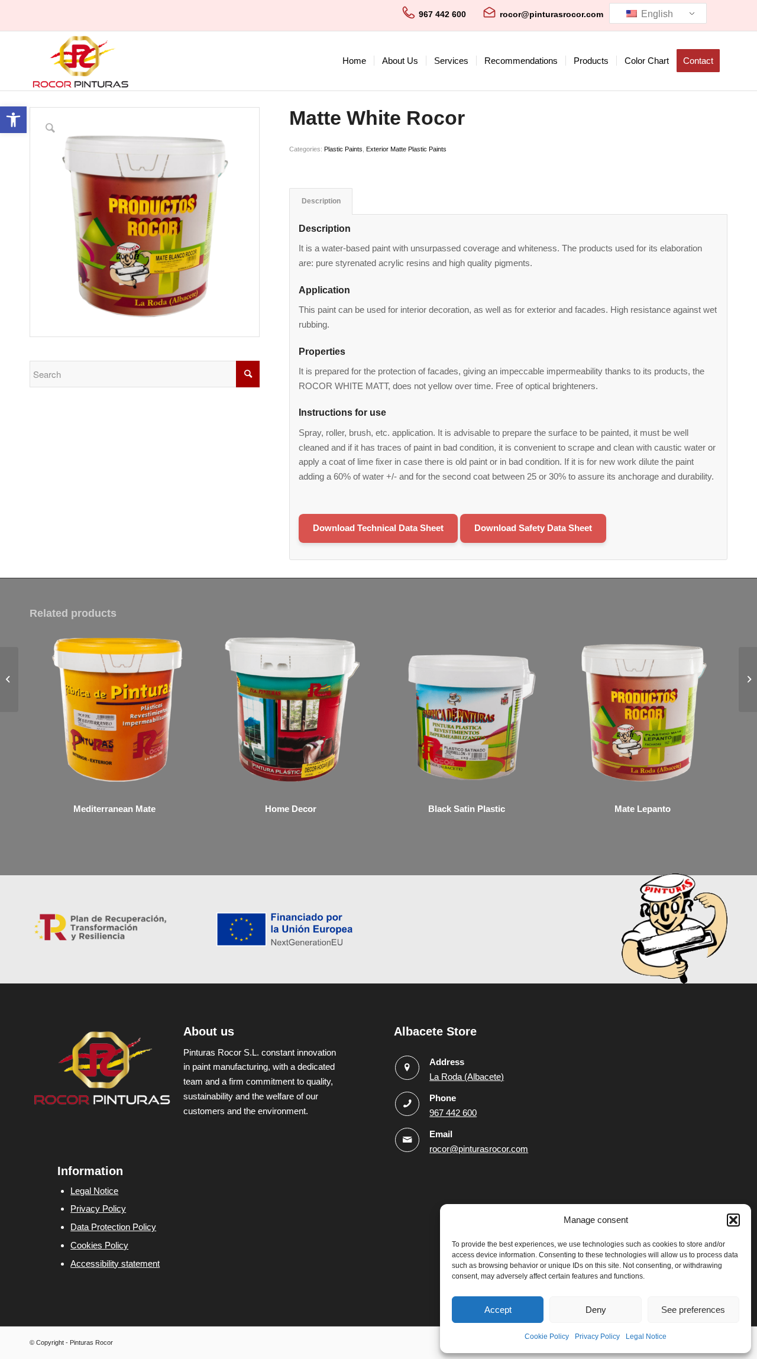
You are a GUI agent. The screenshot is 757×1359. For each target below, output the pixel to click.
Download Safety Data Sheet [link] (533, 528)
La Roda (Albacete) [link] (466, 1077)
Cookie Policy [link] (547, 1336)
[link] (13, 119)
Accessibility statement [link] (115, 1263)
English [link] (656, 14)
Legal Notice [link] (646, 1336)
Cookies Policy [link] (99, 1245)
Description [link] (321, 201)
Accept (498, 1310)
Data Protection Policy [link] (113, 1227)
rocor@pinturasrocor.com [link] (551, 14)
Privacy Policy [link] (597, 1336)
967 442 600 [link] (442, 14)
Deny (595, 1310)
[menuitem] (354, 60)
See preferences (693, 1310)
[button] (733, 1220)
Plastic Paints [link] (343, 149)
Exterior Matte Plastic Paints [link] (406, 149)
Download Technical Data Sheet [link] (378, 528)
